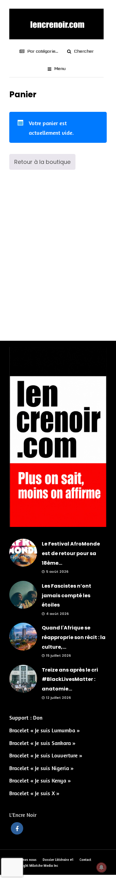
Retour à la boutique (42, 162)
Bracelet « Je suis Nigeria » (41, 768)
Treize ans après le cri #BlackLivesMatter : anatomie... (70, 679)
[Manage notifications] (101, 867)
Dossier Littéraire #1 (58, 859)
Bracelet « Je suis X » (34, 793)
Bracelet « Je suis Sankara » (42, 742)
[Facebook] (17, 828)
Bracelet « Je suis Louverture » (45, 755)
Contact (85, 859)
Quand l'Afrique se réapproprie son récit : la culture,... (73, 637)
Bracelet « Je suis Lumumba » (44, 730)
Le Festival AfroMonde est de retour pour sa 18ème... (71, 553)
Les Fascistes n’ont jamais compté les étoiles (66, 595)
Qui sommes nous (23, 859)
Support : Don (25, 717)
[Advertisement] (58, 261)
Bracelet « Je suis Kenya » (40, 780)
